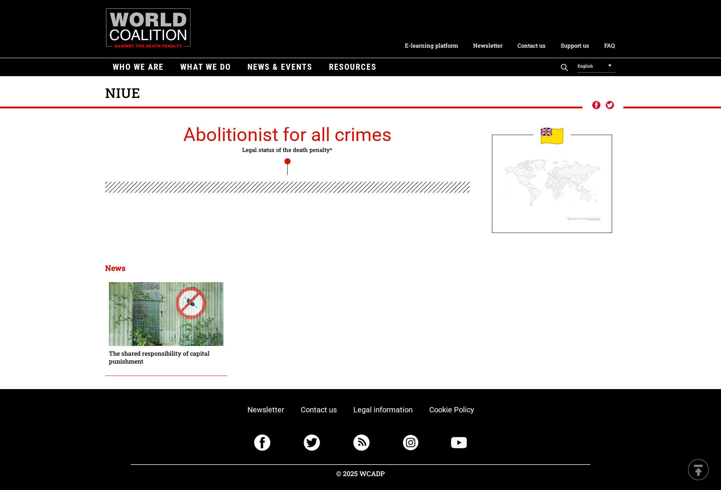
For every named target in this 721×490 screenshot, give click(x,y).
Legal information (383, 409)
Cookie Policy (451, 409)
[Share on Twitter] (610, 105)
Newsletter (487, 45)
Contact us (531, 45)
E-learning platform (431, 45)
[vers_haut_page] (698, 470)
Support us (575, 45)
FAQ (609, 45)
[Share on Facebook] (596, 105)
